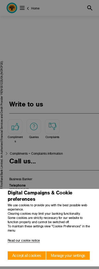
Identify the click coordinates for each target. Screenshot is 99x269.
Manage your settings (68, 255)
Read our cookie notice (24, 240)
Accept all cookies (26, 255)
